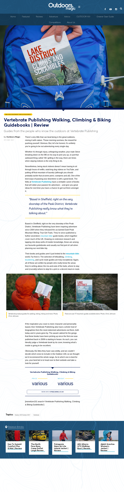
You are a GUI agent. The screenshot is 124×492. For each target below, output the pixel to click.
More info (53, 392)
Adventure (53, 16)
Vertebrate (36, 415)
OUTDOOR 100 (83, 16)
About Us (71, 22)
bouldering (29, 260)
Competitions (55, 22)
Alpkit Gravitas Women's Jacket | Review (108, 442)
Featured (26, 16)
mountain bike (46, 236)
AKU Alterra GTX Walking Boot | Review (85, 441)
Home (13, 16)
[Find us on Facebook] (105, 9)
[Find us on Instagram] (116, 9)
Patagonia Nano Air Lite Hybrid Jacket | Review (62, 442)
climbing (68, 257)
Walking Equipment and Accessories (18, 114)
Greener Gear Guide (105, 16)
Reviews (39, 16)
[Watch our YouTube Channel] (110, 9)
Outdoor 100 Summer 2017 (22, 415)
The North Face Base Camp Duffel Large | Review (39, 442)
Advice (67, 16)
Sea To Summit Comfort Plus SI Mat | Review (15, 441)
